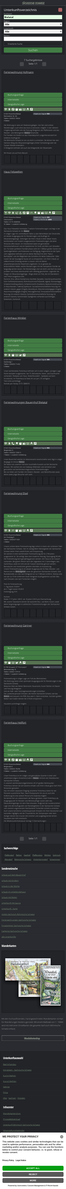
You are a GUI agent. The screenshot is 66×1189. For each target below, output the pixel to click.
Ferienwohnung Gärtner (18, 625)
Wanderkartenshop (32, 1038)
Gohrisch (56, 855)
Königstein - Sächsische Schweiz (17, 1070)
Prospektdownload (11, 1119)
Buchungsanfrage (16, 94)
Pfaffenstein (37, 855)
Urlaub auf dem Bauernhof (14, 874)
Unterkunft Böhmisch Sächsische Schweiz (21, 1124)
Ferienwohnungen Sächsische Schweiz (19, 920)
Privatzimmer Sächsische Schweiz (16, 925)
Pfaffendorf (9, 855)
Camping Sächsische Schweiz (14, 931)
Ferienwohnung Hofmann (19, 72)
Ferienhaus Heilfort (15, 722)
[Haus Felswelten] (33, 187)
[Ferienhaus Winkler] (33, 329)
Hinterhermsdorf (40, 859)
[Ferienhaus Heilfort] (33, 734)
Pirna (5, 1092)
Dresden (21, 1098)
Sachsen (12, 1098)
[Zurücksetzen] (60, 10)
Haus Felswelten (13, 171)
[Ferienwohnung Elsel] (33, 504)
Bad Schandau (9, 1064)
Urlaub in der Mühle (10, 886)
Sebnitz (6, 1086)
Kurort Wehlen (9, 1081)
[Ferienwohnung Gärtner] (33, 637)
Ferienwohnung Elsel (16, 493)
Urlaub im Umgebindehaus (14, 891)
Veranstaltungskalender (13, 1130)
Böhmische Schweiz (22, 859)
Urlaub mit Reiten (9, 897)
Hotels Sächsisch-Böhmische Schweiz (18, 914)
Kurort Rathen (9, 1075)
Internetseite (13, 99)
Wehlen (47, 855)
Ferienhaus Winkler (15, 318)
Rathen (19, 855)
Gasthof (27, 855)
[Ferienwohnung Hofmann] (33, 83)
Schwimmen (55, 859)
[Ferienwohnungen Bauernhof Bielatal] (33, 417)
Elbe (5, 1098)
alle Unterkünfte (9, 936)
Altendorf (8, 859)
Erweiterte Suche (15, 44)
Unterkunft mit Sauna (11, 903)
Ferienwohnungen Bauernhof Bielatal (25, 402)
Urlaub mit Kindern (10, 880)
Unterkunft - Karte (9, 908)
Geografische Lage (16, 104)
